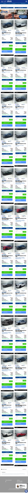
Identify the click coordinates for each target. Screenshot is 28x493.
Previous (0, 14)
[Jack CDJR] (7, 1)
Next (27, 14)
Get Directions (23, 3)
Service (14, 3)
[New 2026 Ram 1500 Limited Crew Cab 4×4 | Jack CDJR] (14, 14)
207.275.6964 (11, 92)
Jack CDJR (3, 92)
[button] (13, 24)
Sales (5, 3)
